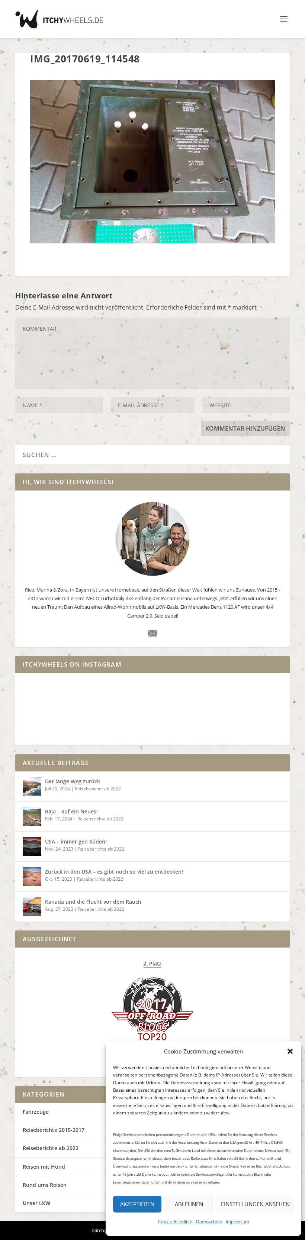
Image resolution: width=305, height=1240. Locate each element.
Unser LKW (36, 1203)
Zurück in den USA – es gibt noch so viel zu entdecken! (114, 871)
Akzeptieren (137, 1204)
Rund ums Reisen (45, 1184)
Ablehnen (189, 1204)
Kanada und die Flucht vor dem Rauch (93, 901)
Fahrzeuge (36, 1111)
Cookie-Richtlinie (175, 1221)
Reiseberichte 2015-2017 (53, 1129)
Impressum (237, 1221)
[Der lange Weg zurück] (32, 786)
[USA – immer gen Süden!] (32, 846)
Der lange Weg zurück (72, 781)
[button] (290, 1051)
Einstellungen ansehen (255, 1204)
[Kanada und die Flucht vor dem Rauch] (32, 906)
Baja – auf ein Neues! (71, 811)
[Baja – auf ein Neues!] (32, 816)
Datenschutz (209, 1221)
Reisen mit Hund (44, 1166)
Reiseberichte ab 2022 (98, 789)
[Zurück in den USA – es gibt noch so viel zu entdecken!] (32, 876)
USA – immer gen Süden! (76, 841)
